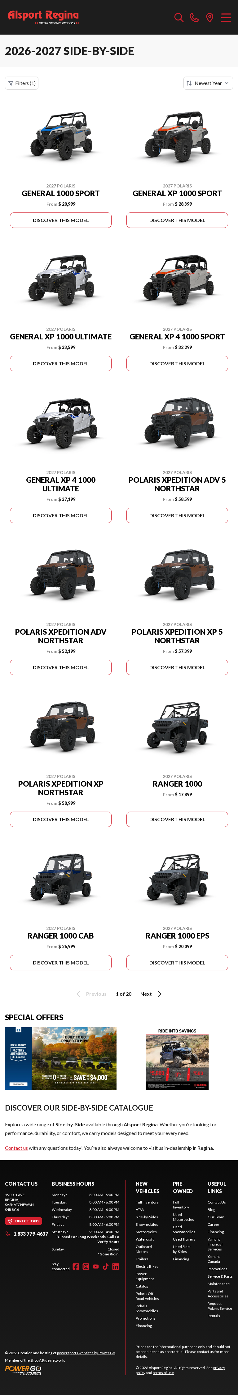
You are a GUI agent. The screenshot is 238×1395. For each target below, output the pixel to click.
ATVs (140, 1209)
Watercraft (145, 1239)
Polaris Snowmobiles (147, 1308)
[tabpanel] (85, 1224)
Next (146, 994)
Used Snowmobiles (184, 1229)
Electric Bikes (147, 1266)
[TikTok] (105, 1266)
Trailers (142, 1259)
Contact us (16, 1148)
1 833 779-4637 (31, 1234)
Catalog (142, 1286)
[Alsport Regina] (43, 17)
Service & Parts (220, 1276)
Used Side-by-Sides (182, 1249)
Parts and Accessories (218, 1293)
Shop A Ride (40, 1360)
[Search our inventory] (179, 17)
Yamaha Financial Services (215, 1244)
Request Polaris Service (220, 1306)
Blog (211, 1209)
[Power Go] (60, 1370)
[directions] (210, 17)
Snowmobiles (147, 1224)
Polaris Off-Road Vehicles (147, 1296)
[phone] (194, 17)
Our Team (216, 1217)
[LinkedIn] (115, 1266)
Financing (144, 1325)
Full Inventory (147, 1202)
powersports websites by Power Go (86, 1353)
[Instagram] (86, 1266)
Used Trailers (184, 1239)
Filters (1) (25, 83)
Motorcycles (146, 1231)
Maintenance (219, 1283)
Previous (96, 994)
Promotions (146, 1318)
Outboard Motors (144, 1249)
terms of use (163, 1372)
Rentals (214, 1315)
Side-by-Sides (147, 1217)
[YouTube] (95, 1266)
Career (213, 1224)
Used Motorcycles (183, 1217)
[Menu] (226, 17)
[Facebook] (76, 1266)
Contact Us (217, 1202)
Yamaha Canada (214, 1259)
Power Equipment (145, 1276)
